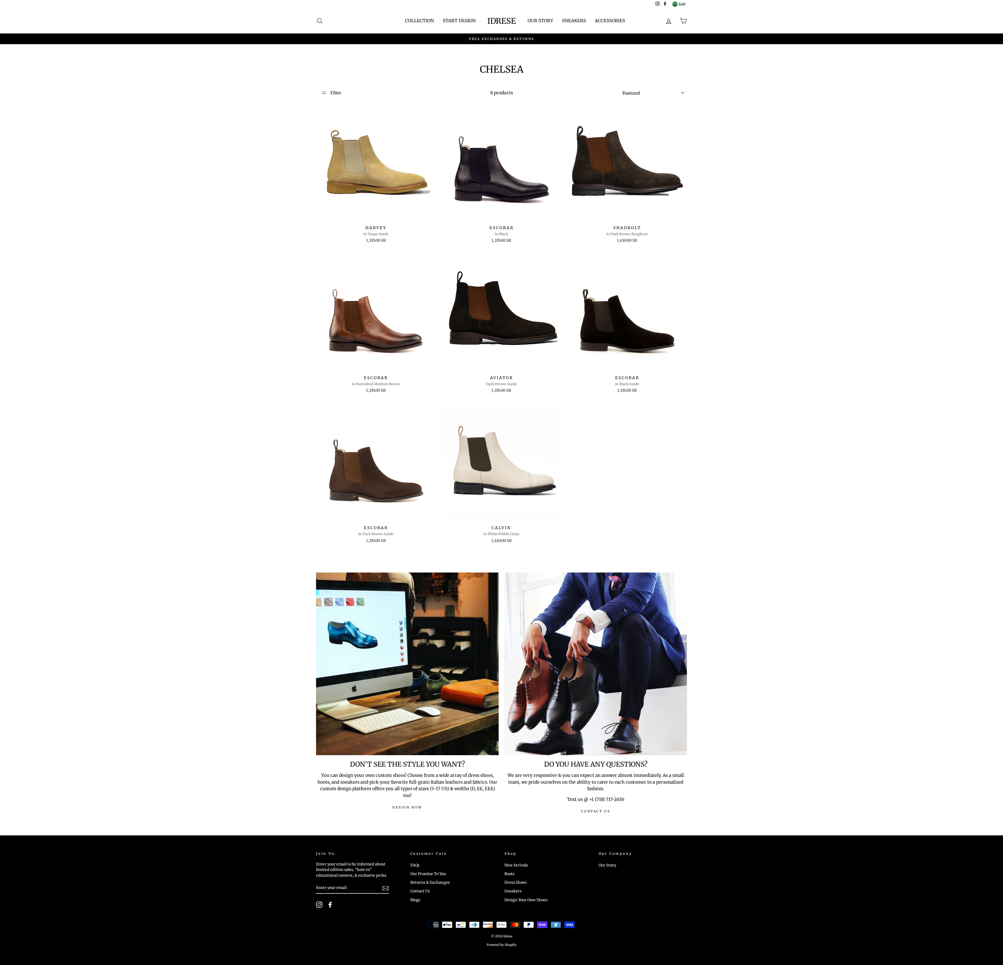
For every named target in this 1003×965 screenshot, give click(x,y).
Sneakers (574, 21)
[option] (501, 39)
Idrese (501, 21)
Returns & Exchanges (430, 882)
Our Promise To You (428, 873)
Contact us (595, 811)
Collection (419, 21)
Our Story (540, 21)
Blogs (415, 900)
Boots (509, 873)
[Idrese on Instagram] (319, 905)
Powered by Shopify (501, 945)
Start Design (459, 21)
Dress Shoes (515, 882)
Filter (335, 92)
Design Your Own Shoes (525, 900)
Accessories (610, 21)
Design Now (407, 807)
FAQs (414, 865)
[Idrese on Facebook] (330, 905)
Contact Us (420, 891)
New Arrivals (516, 865)
